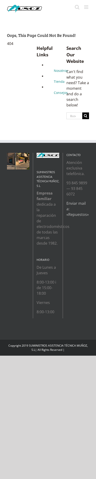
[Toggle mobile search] (77, 7)
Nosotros (61, 70)
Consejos (61, 92)
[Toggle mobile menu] (86, 7)
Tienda (59, 81)
